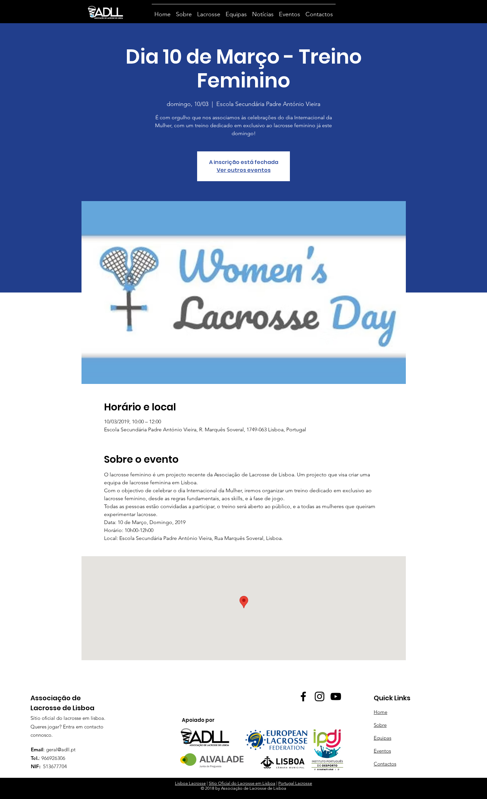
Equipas (382, 738)
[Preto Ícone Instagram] (319, 696)
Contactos (385, 764)
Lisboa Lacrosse (190, 783)
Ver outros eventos (244, 170)
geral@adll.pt (61, 749)
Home (380, 712)
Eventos (382, 751)
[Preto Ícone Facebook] (303, 696)
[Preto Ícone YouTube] (335, 696)
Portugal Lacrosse (295, 783)
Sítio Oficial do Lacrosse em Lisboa (242, 783)
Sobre (380, 725)
